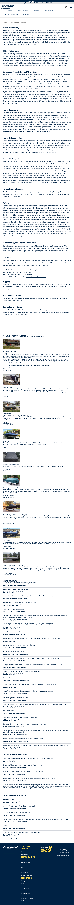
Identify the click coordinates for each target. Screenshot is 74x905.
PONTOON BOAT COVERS (23, 10)
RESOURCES (26, 878)
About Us (23, 860)
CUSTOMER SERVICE (26, 848)
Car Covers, (63, 855)
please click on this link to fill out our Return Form (37, 115)
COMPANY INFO (28, 857)
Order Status (24, 851)
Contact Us (23, 870)
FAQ (22, 886)
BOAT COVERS (11, 10)
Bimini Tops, (64, 852)
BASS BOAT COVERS (49, 10)
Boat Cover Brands (25, 891)
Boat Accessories (25, 896)
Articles (23, 883)
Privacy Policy (24, 872)
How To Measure (25, 888)
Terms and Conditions (26, 875)
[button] (35, 11)
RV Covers (68, 855)
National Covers (62, 850)
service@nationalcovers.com (36, 277)
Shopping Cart (24, 854)
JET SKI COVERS (26, 14)
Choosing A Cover (25, 893)
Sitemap (23, 881)
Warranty (23, 867)
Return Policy (24, 865)
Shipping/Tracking (25, 862)
